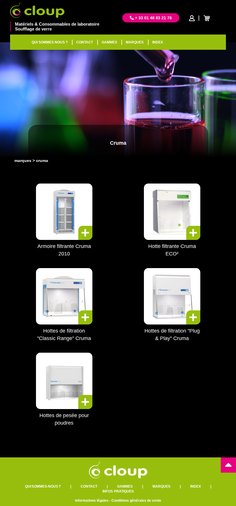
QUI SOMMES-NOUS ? (43, 486)
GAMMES (109, 42)
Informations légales (92, 501)
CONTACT (84, 42)
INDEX (157, 42)
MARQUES (135, 42)
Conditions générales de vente (136, 501)
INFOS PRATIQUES (118, 491)
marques (22, 160)
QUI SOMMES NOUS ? (50, 42)
